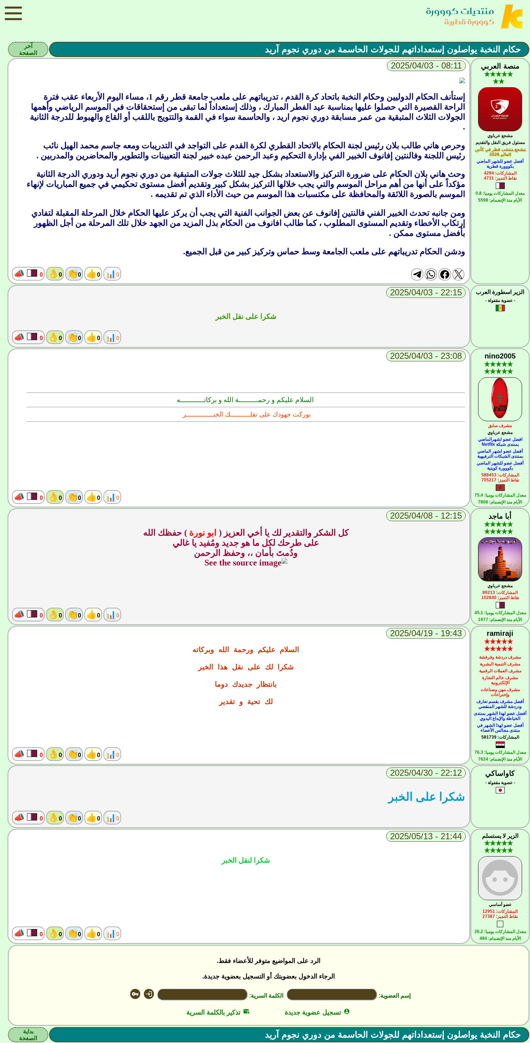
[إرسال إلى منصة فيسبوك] (444, 274)
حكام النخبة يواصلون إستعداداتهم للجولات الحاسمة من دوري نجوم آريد (393, 49)
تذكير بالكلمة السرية (217, 1012)
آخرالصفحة (28, 49)
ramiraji (500, 633)
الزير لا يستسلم (500, 836)
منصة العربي (500, 66)
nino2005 (500, 356)
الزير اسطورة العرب (500, 292)
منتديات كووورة (460, 11)
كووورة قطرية (469, 21)
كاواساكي (500, 773)
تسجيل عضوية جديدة (317, 1012)
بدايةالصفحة (28, 1034)
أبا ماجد (500, 516)
